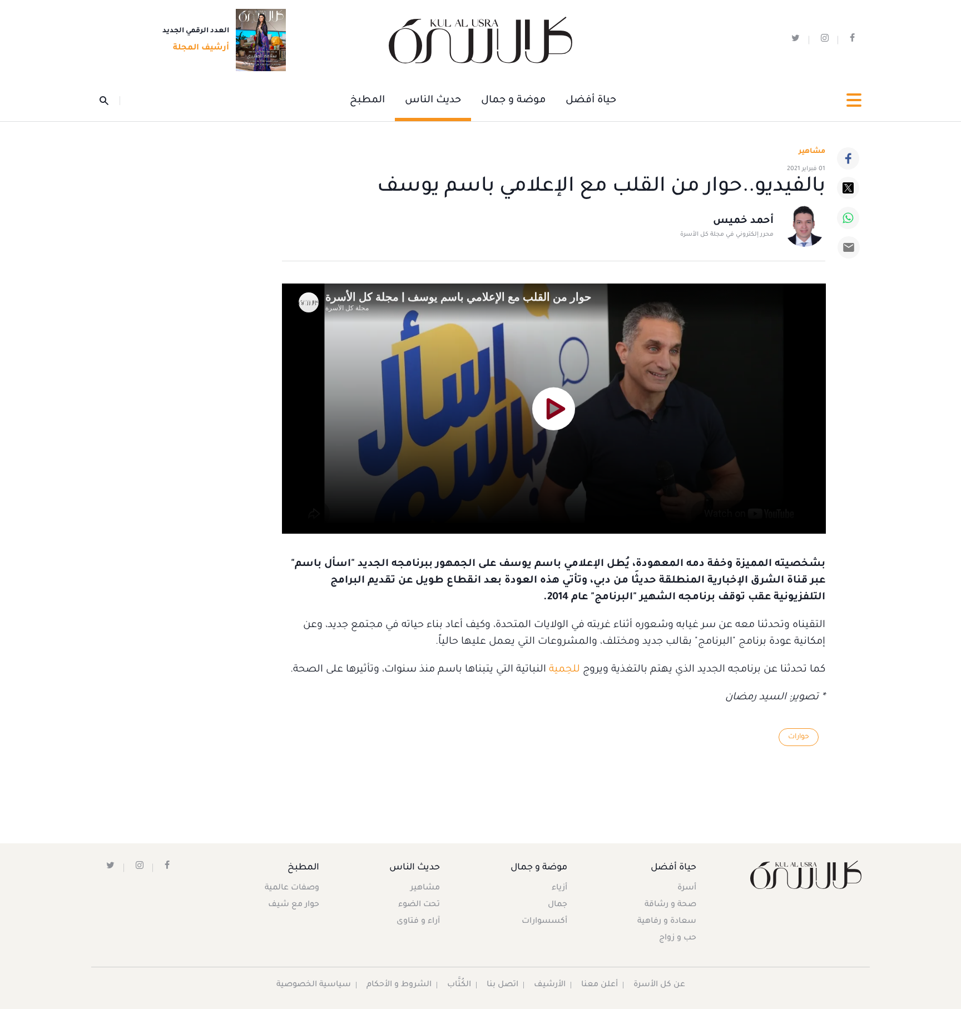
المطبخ (367, 100)
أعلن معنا (599, 985)
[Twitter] (848, 188)
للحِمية (564, 669)
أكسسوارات (544, 921)
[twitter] (795, 40)
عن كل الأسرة (659, 985)
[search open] (110, 100)
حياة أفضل (591, 100)
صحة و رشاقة (670, 905)
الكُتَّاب (459, 985)
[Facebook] (848, 158)
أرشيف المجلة (201, 48)
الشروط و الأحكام (399, 985)
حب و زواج (677, 938)
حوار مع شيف (293, 905)
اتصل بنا (502, 985)
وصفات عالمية (292, 888)
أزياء (559, 888)
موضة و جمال (513, 100)
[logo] (480, 40)
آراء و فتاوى (418, 921)
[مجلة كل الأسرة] (805, 875)
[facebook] (852, 40)
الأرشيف (550, 985)
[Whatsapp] (848, 218)
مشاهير (425, 888)
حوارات (798, 737)
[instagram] (824, 40)
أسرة (686, 888)
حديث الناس (433, 100)
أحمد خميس (743, 221)
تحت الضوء (419, 905)
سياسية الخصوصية (313, 985)
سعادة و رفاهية (666, 921)
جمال (557, 905)
